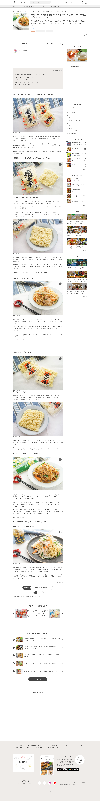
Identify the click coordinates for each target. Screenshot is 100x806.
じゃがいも (45, 6)
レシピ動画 (64, 2)
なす (19, 6)
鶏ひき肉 (28, 6)
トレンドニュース (20, 745)
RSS (71, 782)
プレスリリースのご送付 (64, 782)
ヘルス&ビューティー (54, 745)
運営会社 (62, 784)
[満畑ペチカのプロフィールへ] (38, 51)
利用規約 (66, 784)
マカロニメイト (28, 747)
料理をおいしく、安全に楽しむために (79, 782)
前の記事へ (25, 43)
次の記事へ (50, 43)
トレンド (70, 2)
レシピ (27, 745)
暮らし (46, 745)
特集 (17, 747)
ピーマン (32, 6)
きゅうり (50, 6)
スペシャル (47, 747)
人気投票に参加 (55, 747)
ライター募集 (72, 779)
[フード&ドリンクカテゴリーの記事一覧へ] (33, 31)
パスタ (40, 6)
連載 (21, 747)
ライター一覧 (66, 779)
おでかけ (40, 745)
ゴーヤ (37, 6)
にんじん (59, 6)
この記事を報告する (60, 582)
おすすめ (75, 2)
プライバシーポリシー (72, 784)
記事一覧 (62, 779)
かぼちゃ (55, 6)
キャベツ (23, 6)
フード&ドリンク (65, 745)
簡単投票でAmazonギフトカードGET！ (40, 28)
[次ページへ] (43, 592)
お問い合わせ (77, 779)
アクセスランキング (38, 747)
